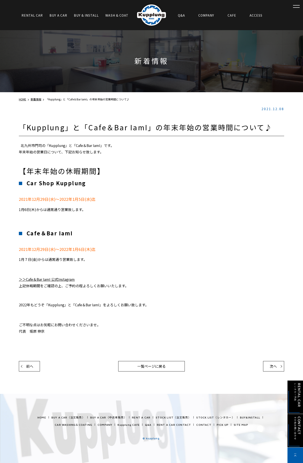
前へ (29, 366)
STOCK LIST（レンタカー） (215, 417)
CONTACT (203, 424)
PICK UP (222, 424)
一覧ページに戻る (151, 366)
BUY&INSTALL (250, 417)
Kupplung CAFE (129, 424)
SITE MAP (241, 424)
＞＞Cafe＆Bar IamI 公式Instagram (47, 279)
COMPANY (105, 424)
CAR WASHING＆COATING (73, 424)
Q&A (148, 424)
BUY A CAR (68, 417)
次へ (273, 366)
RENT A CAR (141, 417)
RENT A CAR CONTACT (174, 424)
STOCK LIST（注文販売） (173, 417)
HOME (41, 417)
